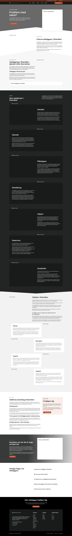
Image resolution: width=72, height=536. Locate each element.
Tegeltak (43, 516)
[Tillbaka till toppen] (69, 534)
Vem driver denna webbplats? (49, 533)
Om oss (42, 2)
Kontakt (46, 2)
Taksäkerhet (34, 518)
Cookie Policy (56, 533)
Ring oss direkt (13, 23)
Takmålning (34, 526)
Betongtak (43, 518)
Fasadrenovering (35, 521)
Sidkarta (53, 517)
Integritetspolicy (61, 533)
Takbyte (38, 2)
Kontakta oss (12, 456)
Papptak (43, 517)
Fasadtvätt (34, 525)
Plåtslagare (34, 517)
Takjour (34, 522)
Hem (30, 2)
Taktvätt (34, 516)
